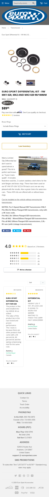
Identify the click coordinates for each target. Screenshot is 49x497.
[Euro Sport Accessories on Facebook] (20, 476)
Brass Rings (6, 122)
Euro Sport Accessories (25, 482)
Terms (24, 401)
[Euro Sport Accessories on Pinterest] (24, 476)
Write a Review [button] (25, 270)
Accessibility (24, 408)
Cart (45, 3)
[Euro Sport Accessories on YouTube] (32, 476)
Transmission (15, 28)
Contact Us (24, 398)
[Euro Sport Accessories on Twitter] (16, 476)
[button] (8, 363)
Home (4, 28)
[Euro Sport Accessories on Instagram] (28, 476)
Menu (7, 3)
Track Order (24, 404)
